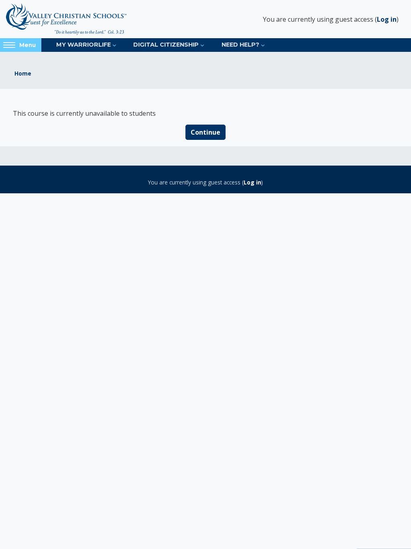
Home (22, 73)
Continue (205, 132)
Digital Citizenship (166, 44)
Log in (387, 19)
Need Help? (240, 44)
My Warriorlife (83, 44)
